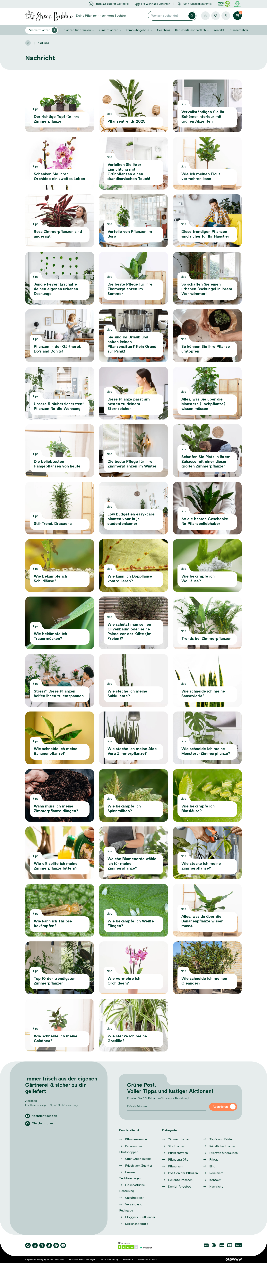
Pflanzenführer (238, 30)
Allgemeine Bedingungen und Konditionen (45, 1259)
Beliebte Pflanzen (180, 1180)
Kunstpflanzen (108, 30)
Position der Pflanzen (183, 1173)
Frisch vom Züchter (138, 1165)
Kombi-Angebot (179, 1186)
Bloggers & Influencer (140, 1217)
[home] (28, 43)
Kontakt (219, 30)
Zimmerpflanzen (39, 30)
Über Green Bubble (138, 1159)
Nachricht (216, 1186)
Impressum (128, 1259)
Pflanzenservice (136, 1139)
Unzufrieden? (134, 1198)
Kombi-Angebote (137, 30)
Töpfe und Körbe (221, 1139)
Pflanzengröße (178, 1159)
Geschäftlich (197, 30)
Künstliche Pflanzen (222, 1146)
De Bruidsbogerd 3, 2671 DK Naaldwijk (52, 1105)
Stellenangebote (136, 1224)
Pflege (214, 1159)
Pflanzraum (175, 1166)
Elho (212, 1166)
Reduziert (181, 30)
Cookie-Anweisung (109, 1259)
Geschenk (163, 30)
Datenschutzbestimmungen (82, 1259)
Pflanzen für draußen (77, 30)
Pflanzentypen (178, 1153)
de (205, 15)
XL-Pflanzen (176, 1146)
